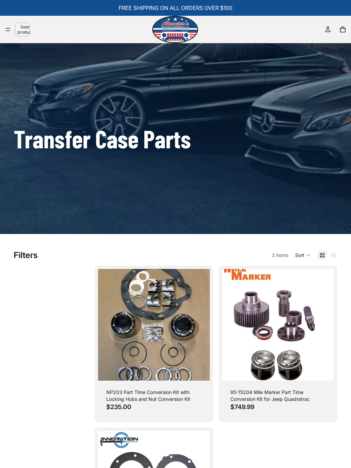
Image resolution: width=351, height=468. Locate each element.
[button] (303, 255)
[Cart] (342, 29)
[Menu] (8, 29)
